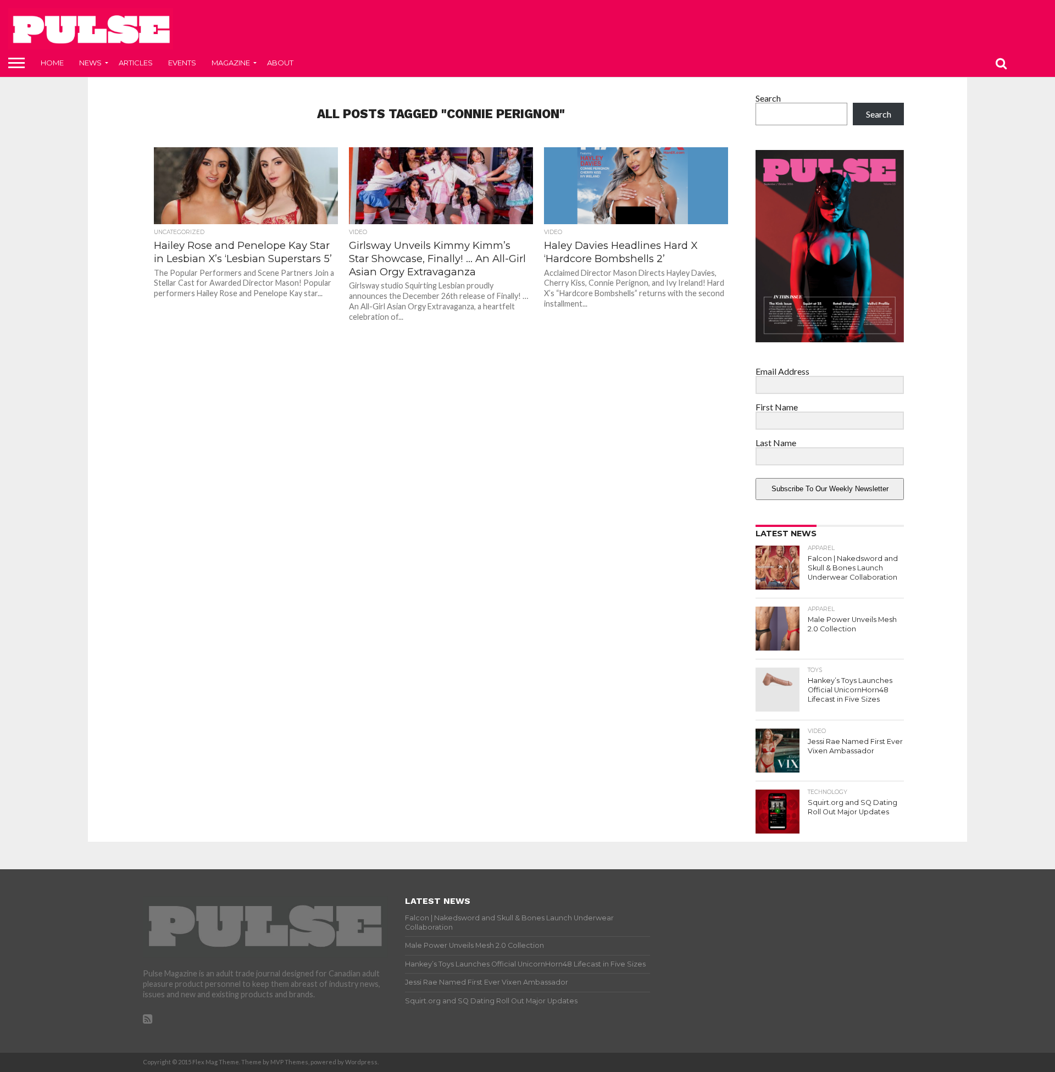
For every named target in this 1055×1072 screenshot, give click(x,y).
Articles (136, 62)
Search (768, 98)
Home (52, 62)
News (90, 62)
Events (182, 62)
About (280, 62)
